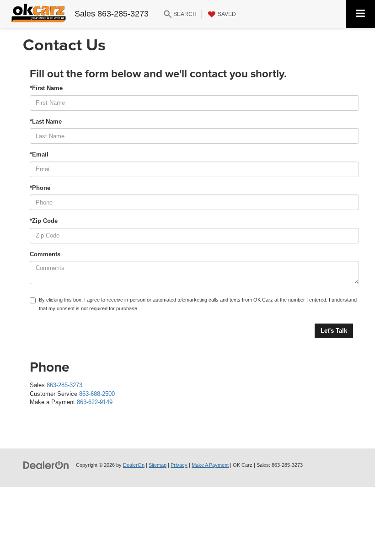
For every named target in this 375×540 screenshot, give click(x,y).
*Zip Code (44, 220)
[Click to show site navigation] (360, 14)
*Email (39, 154)
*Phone (40, 187)
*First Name (46, 88)
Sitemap (157, 465)
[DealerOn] (46, 464)
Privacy (179, 465)
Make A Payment (210, 465)
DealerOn (134, 465)
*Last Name (46, 121)
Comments (45, 254)
